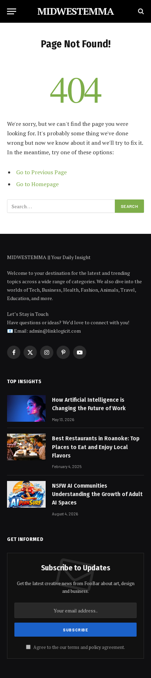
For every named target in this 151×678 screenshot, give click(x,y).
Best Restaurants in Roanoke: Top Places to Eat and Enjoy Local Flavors (95, 447)
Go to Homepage (37, 184)
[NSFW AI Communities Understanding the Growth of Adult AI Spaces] (26, 494)
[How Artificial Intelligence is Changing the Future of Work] (26, 408)
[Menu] (11, 11)
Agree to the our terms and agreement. (78, 647)
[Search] (140, 11)
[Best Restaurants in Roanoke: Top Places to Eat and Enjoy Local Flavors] (26, 447)
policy (95, 647)
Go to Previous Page (41, 172)
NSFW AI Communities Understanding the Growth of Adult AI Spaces (97, 494)
